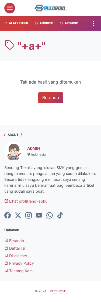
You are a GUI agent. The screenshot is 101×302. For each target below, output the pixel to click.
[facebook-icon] (7, 215)
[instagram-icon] (28, 215)
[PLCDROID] (50, 8)
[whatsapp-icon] (49, 215)
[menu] (9, 8)
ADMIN (33, 148)
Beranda (50, 97)
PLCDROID (58, 291)
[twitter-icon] (18, 215)
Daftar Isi (16, 248)
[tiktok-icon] (60, 215)
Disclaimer (17, 255)
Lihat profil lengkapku (27, 201)
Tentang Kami (20, 270)
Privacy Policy (21, 263)
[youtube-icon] (39, 215)
